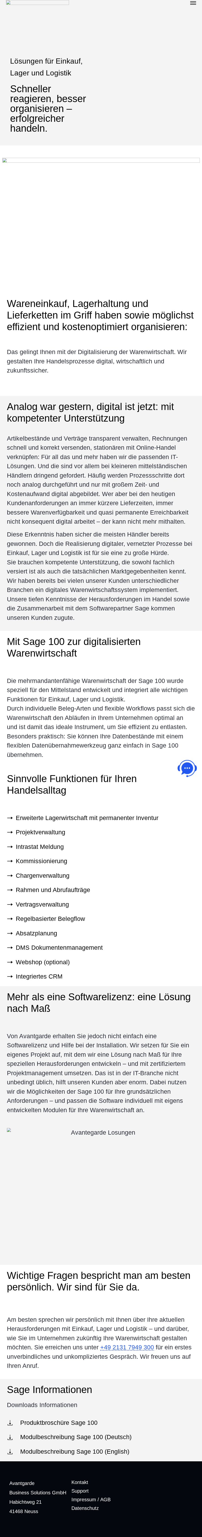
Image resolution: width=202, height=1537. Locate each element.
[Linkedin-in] (187, 1500)
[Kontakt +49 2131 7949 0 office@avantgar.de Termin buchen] (187, 768)
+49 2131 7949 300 (127, 1347)
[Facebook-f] (170, 1500)
